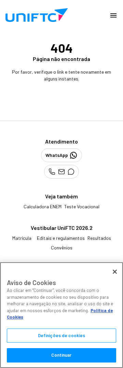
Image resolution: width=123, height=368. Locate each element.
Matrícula (21, 238)
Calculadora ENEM (43, 206)
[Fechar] (114, 271)
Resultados (99, 238)
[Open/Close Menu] (113, 15)
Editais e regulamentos (61, 238)
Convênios (61, 247)
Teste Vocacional (81, 206)
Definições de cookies (61, 335)
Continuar (61, 355)
